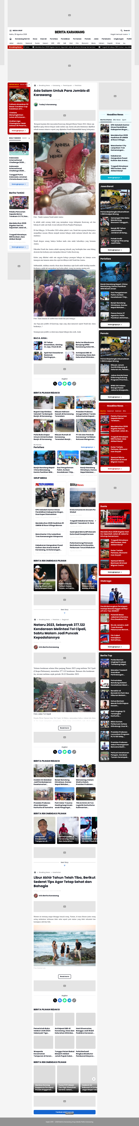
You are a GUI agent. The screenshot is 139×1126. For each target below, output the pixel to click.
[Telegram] (69, 384)
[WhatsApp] (65, 384)
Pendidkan (65, 39)
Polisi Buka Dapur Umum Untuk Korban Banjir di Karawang (43, 437)
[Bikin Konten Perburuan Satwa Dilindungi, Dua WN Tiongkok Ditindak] (104, 725)
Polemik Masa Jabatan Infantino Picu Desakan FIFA (119, 617)
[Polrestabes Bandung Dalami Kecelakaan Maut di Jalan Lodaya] (104, 683)
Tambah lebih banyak (65, 1112)
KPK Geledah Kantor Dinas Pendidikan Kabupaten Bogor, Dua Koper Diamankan (50, 512)
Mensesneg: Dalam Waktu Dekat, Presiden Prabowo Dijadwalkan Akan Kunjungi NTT (85, 782)
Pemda (88, 39)
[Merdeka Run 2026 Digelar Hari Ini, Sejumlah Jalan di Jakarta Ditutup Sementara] (104, 429)
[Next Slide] (95, 521)
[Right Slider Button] (28, 85)
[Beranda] (35, 85)
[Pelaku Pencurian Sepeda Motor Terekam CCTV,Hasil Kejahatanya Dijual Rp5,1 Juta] (19, 202)
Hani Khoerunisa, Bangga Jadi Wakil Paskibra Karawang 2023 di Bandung (85, 1030)
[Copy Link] (74, 384)
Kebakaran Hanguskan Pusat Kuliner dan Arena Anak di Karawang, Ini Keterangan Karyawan (49, 547)
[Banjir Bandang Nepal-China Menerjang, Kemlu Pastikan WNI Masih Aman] (44, 458)
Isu (124, 43)
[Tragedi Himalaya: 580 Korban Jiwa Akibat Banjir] (104, 169)
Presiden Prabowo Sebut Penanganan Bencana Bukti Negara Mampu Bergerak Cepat (120, 744)
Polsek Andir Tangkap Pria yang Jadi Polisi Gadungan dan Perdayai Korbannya (120, 241)
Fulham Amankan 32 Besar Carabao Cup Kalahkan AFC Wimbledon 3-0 (18, 106)
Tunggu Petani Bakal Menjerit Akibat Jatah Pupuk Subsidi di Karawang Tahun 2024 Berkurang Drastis (64, 1053)
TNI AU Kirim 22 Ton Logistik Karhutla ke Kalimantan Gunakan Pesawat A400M (85, 805)
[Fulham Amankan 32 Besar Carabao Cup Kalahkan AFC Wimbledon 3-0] (19, 95)
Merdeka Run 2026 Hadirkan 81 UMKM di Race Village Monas (50, 524)
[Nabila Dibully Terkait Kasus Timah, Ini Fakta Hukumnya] (68, 577)
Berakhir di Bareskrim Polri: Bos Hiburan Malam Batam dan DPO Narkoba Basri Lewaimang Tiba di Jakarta (120, 693)
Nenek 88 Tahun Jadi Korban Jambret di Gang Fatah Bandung (119, 230)
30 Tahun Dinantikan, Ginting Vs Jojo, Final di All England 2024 (53, 344)
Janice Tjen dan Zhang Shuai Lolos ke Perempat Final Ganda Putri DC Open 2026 (43, 586)
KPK (58, 43)
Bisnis (94, 43)
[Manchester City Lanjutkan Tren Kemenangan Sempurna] (104, 149)
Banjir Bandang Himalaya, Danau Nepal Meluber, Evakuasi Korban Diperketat (88, 470)
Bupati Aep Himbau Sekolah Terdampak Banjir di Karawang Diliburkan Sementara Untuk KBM (43, 414)
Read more (64, 728)
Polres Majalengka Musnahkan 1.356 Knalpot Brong (114, 213)
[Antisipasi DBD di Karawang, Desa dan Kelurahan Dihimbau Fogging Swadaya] (69, 356)
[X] (55, 384)
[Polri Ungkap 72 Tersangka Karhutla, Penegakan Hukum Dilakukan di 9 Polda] (104, 714)
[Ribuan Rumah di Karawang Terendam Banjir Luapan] (64, 425)
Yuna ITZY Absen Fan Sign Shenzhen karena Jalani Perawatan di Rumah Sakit (67, 1087)
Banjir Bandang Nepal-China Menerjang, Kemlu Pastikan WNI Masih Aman (44, 470)
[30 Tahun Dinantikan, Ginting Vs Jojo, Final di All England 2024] (38, 345)
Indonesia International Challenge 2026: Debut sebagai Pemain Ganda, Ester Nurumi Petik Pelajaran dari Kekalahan (19, 160)
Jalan (96, 39)
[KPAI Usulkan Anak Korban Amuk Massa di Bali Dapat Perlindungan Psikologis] (91, 577)
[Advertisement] (69, 15)
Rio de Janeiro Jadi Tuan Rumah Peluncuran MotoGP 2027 (120, 627)
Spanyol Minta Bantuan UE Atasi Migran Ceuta (116, 47)
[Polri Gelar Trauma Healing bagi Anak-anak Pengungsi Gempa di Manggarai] (64, 793)
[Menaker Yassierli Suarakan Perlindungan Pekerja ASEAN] (104, 673)
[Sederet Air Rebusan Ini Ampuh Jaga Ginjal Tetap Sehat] (91, 1079)
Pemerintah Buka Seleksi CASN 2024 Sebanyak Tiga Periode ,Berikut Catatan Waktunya (43, 1030)
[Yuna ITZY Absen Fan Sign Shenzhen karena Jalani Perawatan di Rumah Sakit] (68, 1079)
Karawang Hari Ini (22, 39)
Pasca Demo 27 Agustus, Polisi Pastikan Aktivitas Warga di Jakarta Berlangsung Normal (119, 315)
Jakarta (19, 43)
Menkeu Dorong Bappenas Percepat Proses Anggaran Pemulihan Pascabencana (44, 1087)
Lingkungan (119, 39)
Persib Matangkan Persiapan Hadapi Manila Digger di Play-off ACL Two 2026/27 (114, 608)
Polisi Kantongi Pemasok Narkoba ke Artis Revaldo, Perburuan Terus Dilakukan (82, 545)
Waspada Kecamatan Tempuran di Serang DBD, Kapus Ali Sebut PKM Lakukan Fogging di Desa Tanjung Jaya (44, 839)
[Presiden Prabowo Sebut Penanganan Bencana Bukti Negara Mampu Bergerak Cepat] (104, 745)
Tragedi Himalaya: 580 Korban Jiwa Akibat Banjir (37, 47)
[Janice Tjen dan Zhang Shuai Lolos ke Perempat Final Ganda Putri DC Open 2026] (44, 577)
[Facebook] (60, 384)
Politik (129, 39)
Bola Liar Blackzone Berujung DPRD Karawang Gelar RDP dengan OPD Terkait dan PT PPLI (85, 344)
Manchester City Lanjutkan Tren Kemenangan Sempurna (49, 535)
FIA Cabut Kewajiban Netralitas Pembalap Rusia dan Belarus (118, 637)
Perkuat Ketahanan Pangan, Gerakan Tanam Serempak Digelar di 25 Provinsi (120, 755)
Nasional (29, 43)
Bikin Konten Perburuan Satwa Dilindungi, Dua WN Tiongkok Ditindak (120, 724)
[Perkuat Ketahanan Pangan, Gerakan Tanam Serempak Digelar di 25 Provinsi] (104, 756)
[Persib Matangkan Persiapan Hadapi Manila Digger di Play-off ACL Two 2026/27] (115, 594)
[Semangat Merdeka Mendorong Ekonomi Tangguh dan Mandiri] (104, 221)
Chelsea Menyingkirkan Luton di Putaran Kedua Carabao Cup (18, 115)
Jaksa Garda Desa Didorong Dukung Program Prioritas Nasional (119, 377)
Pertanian (77, 39)
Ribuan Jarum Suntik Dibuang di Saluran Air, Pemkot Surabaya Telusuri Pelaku (120, 367)
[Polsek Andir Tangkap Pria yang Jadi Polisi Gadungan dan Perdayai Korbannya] (104, 242)
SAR (64, 43)
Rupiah (110, 43)
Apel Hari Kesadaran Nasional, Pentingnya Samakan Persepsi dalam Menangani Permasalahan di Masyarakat (53, 355)
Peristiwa (54, 39)
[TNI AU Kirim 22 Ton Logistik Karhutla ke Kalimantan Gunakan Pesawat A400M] (86, 793)
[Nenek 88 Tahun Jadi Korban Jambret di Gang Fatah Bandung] (104, 231)
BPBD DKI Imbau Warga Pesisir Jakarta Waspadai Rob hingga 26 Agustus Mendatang (120, 388)
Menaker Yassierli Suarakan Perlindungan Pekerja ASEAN (119, 672)
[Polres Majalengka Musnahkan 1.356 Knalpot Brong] (115, 199)
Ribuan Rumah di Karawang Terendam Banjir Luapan (63, 437)
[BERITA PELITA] (69, 32)
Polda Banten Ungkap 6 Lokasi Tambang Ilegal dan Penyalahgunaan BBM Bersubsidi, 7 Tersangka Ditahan (120, 662)
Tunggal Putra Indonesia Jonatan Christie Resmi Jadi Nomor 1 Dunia (18, 177)
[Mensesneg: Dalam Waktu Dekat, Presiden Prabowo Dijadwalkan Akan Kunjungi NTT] (86, 770)
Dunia (37, 43)
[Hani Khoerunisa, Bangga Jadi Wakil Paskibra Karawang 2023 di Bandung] (86, 1019)
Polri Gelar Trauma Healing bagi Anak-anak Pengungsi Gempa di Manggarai (64, 805)
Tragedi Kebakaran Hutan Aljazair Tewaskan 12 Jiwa (82, 522)
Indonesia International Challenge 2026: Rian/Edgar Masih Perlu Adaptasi (17, 168)
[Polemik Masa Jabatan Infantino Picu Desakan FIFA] (104, 618)
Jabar (11, 43)
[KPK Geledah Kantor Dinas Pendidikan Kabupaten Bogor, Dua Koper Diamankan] (50, 497)
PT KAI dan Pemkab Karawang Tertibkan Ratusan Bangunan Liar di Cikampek (85, 437)
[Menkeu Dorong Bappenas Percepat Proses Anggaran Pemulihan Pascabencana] (44, 1079)
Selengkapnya (18, 131)
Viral (70, 43)
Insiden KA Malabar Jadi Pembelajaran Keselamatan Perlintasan (43, 782)
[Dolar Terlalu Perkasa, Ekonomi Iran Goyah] (104, 450)
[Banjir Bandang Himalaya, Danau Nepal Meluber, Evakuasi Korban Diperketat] (91, 458)
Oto (77, 43)
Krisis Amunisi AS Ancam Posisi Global (84, 511)
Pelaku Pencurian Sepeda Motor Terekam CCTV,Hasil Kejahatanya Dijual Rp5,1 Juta (18, 214)
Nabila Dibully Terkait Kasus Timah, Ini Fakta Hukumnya (66, 586)
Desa (35, 39)
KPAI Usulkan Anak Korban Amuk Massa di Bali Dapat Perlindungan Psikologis (90, 586)
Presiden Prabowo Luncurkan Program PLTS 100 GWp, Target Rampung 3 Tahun (120, 734)
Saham (101, 43)
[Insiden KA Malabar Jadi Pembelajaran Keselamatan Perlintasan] (43, 770)
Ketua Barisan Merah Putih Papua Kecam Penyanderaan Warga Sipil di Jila (119, 703)
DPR (52, 43)
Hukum (45, 43)
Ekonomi (85, 43)
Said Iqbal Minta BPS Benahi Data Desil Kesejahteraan (83, 533)
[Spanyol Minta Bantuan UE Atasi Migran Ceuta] (104, 460)
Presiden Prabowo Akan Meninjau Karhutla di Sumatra (43, 805)
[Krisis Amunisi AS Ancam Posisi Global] (84, 497)
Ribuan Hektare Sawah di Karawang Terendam (64, 414)
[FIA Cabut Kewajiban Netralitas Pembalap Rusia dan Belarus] (104, 638)
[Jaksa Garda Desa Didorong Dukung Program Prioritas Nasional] (104, 378)
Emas (118, 43)
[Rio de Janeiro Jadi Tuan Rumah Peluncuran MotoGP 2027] (104, 628)
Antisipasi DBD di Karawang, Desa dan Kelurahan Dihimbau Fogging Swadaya (85, 355)
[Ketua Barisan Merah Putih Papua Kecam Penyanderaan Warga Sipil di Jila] (104, 704)
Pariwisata (106, 39)
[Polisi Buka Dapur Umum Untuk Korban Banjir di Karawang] (43, 425)
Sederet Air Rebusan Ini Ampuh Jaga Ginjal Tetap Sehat (91, 1087)
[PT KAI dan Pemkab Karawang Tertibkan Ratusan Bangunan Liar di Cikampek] (86, 425)
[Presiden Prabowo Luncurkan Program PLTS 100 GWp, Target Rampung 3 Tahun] (104, 735)
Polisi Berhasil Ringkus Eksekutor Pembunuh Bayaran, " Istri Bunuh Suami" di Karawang (85, 1053)
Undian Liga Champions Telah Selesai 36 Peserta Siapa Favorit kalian (18, 123)
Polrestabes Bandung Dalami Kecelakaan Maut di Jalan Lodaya (120, 682)
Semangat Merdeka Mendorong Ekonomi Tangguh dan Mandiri (120, 220)
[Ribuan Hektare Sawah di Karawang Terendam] (64, 402)
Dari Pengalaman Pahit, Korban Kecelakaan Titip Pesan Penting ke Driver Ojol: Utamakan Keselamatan (68, 470)
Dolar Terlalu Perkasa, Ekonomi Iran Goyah (77, 47)
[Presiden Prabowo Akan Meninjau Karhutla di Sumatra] (43, 793)
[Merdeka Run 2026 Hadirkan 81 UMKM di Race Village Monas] (104, 138)
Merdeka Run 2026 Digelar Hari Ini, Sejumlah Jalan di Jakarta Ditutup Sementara (17, 225)
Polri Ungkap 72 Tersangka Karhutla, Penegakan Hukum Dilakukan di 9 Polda (120, 713)
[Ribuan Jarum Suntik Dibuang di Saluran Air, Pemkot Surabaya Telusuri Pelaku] (104, 368)
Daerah (43, 39)
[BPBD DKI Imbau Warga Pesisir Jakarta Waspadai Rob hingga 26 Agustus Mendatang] (104, 389)
